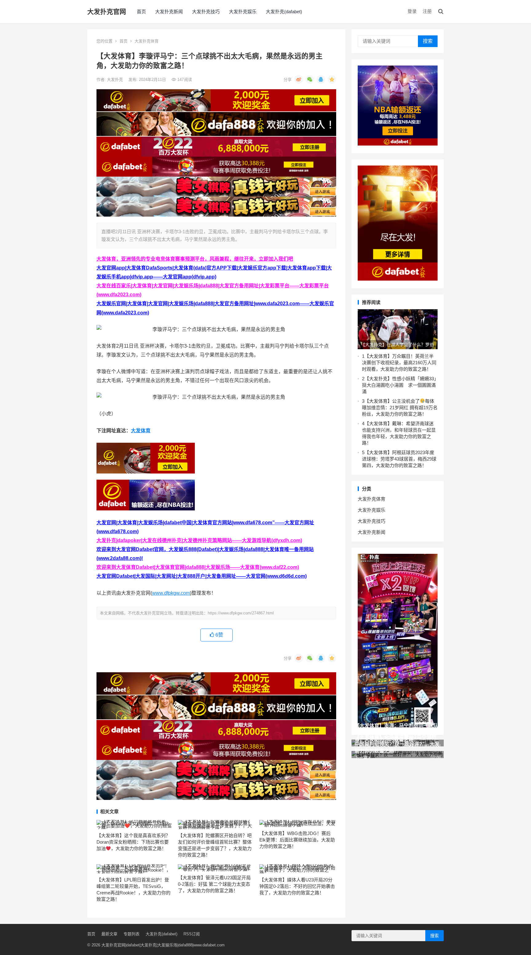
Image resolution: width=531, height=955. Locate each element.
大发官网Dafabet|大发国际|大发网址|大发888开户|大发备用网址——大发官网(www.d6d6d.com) (201, 576)
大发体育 (141, 430)
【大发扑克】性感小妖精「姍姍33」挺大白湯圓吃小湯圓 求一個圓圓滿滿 (399, 385)
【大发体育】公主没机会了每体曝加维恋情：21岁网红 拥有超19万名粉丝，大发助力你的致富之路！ (400, 407)
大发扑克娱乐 (243, 11)
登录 (412, 11)
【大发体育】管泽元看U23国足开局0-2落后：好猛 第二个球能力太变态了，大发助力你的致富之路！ (214, 884)
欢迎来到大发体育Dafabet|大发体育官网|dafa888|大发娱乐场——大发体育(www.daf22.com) (197, 567)
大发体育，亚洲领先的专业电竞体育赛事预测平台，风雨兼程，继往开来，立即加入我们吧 (194, 259)
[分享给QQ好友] (321, 79)
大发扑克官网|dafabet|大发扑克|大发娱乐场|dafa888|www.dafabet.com (163, 945)
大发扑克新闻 (169, 11)
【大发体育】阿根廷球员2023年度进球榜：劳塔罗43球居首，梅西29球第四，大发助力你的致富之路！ (399, 459)
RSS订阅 (191, 934)
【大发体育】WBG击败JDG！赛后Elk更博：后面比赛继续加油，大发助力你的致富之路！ (297, 840)
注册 (427, 11)
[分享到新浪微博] (298, 79)
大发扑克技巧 (206, 11)
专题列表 (132, 934)
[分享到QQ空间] (332, 79)
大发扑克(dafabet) (284, 11)
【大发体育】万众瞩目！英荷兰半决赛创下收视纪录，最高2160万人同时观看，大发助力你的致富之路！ (399, 363)
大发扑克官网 (106, 11)
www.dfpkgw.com (171, 593)
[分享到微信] (309, 79)
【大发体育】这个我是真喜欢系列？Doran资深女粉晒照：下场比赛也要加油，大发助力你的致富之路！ (133, 842)
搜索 (428, 41)
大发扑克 (115, 79)
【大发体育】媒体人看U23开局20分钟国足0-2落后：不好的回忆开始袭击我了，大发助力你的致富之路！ (297, 886)
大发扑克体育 (147, 41)
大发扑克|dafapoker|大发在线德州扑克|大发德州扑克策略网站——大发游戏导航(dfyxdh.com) (199, 540)
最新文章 (109, 934)
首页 (141, 11)
